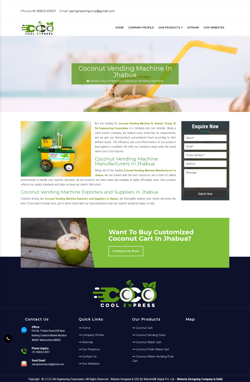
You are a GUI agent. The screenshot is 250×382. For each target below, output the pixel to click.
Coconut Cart (144, 328)
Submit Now (205, 194)
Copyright (34, 379)
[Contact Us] (8, 337)
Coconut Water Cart (148, 342)
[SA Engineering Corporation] (37, 34)
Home (119, 27)
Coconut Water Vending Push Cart (153, 359)
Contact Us (88, 356)
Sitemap (193, 27)
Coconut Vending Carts (150, 335)
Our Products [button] (169, 27)
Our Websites (214, 27)
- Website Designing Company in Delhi (199, 379)
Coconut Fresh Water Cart (152, 349)
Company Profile (141, 27)
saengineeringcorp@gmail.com (92, 11)
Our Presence (111, 81)
